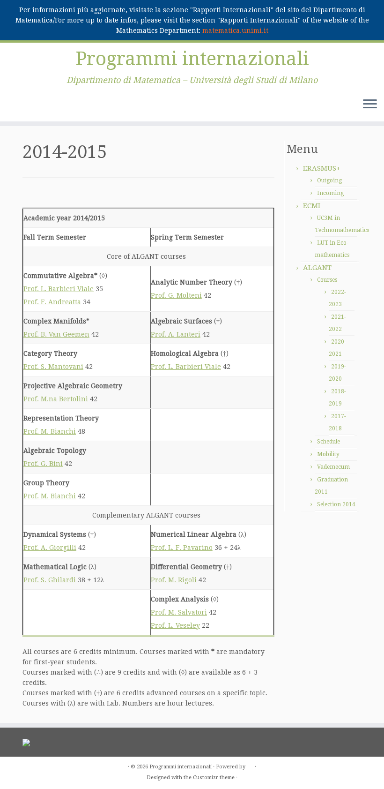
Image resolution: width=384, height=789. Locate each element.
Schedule (328, 441)
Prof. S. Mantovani (53, 366)
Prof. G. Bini (43, 463)
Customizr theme (214, 777)
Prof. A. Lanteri (175, 334)
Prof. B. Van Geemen (56, 334)
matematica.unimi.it (235, 30)
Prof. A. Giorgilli (49, 547)
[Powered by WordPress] (250, 765)
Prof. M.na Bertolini (55, 399)
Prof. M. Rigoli (174, 580)
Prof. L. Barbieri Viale (58, 289)
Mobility (328, 454)
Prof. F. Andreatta (52, 302)
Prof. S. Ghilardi (49, 580)
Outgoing (329, 180)
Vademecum (333, 467)
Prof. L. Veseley (175, 625)
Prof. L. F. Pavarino (182, 547)
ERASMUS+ (321, 168)
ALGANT (317, 267)
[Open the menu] (370, 105)
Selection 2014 (336, 504)
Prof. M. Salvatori (179, 612)
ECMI (311, 206)
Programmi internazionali (192, 59)
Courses (327, 280)
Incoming (330, 193)
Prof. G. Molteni (176, 295)
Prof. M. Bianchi (49, 431)
